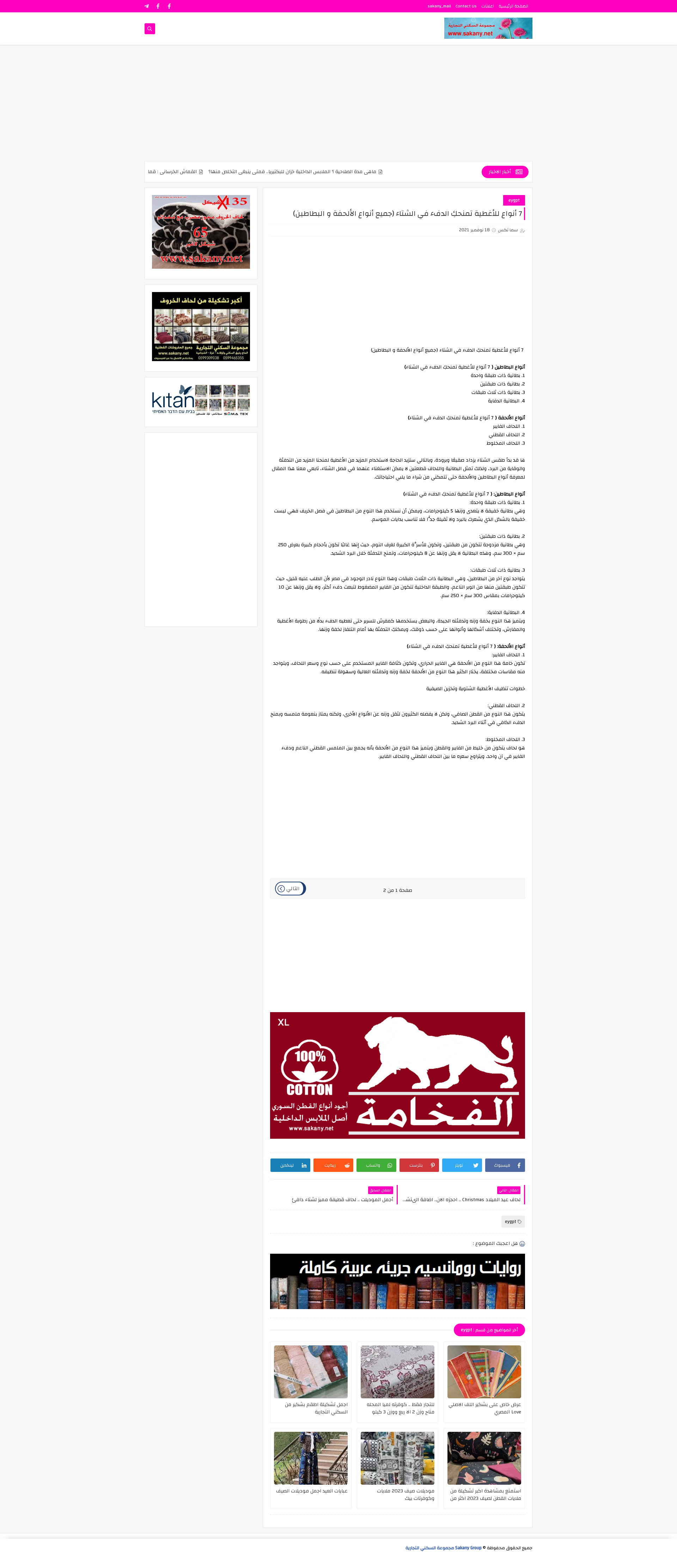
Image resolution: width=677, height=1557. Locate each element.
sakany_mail (439, 6)
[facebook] (169, 6)
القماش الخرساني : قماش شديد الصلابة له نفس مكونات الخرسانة (164, 172)
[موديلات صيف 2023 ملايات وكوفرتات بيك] (397, 1458)
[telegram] (147, 6)
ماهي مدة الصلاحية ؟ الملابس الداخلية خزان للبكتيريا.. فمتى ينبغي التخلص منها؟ (328, 172)
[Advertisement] (338, 106)
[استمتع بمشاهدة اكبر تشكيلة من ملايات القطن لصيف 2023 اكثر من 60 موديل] (484, 1458)
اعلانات (487, 6)
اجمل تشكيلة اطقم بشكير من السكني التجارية (316, 1408)
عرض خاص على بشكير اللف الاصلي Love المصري (485, 1408)
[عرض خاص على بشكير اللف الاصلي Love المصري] (484, 1371)
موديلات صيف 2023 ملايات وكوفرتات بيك (405, 1495)
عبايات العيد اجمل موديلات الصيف (312, 1492)
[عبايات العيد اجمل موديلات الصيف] (311, 1458)
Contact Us (466, 6)
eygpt (514, 200)
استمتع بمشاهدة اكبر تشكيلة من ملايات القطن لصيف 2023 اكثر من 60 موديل (485, 1495)
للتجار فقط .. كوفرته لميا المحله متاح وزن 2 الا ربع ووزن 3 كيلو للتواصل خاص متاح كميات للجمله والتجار (399, 1408)
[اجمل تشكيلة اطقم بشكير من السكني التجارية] (311, 1371)
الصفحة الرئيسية (513, 6)
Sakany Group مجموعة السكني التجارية (443, 1548)
